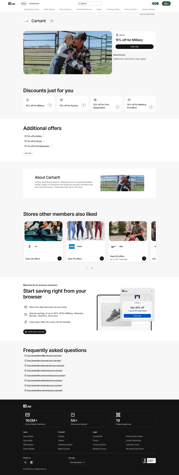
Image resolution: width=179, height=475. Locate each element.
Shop (24, 3)
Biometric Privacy (99, 449)
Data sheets (27, 440)
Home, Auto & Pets (131, 9)
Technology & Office (113, 9)
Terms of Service (99, 444)
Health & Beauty (49, 9)
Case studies (28, 436)
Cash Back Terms (132, 444)
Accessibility (98, 436)
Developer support (65, 444)
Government (34, 3)
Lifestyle (99, 9)
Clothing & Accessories (31, 9)
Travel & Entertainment (84, 9)
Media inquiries (64, 449)
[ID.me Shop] (13, 3)
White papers (28, 444)
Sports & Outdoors (65, 9)
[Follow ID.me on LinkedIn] (31, 462)
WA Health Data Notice (135, 449)
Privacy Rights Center (134, 436)
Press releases (28, 449)
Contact (61, 440)
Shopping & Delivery (148, 9)
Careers (61, 436)
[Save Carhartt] (52, 21)
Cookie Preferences (133, 440)
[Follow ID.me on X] (25, 462)
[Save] (59, 224)
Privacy (96, 440)
